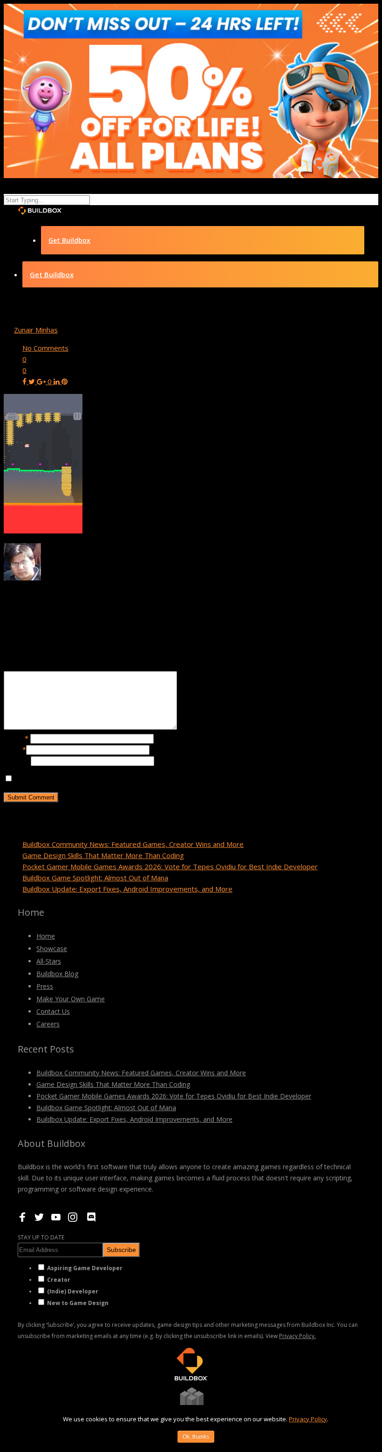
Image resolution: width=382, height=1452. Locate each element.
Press (44, 986)
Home (45, 936)
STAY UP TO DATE (41, 1237)
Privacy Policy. (297, 1336)
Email (15, 749)
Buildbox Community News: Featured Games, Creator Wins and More (133, 844)
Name (16, 738)
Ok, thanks (196, 1436)
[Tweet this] (32, 381)
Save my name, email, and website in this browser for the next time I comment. (140, 778)
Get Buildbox (69, 240)
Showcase (51, 948)
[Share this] (25, 381)
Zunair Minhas (36, 329)
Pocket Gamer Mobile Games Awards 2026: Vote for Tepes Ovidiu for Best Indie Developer (170, 866)
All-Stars (48, 961)
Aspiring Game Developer (85, 1268)
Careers (48, 1023)
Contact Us (53, 1011)
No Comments (45, 348)
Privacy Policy (308, 1419)
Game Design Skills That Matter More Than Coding (103, 855)
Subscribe (121, 1249)
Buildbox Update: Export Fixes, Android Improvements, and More (127, 888)
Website (17, 760)
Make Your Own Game (70, 998)
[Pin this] (64, 381)
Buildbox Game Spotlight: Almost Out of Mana (95, 877)
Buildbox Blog (57, 973)
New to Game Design (78, 1303)
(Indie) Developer (72, 1291)
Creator (58, 1280)
